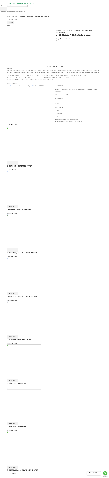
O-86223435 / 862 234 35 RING (19, 340)
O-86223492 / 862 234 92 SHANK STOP (22, 470)
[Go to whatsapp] (105, 473)
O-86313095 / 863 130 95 (16, 427)
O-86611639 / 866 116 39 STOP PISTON (22, 253)
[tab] (48, 66)
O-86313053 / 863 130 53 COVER (19, 166)
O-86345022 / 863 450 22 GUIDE (19, 209)
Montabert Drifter (68, 30)
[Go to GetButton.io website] (105, 476)
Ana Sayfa (58, 30)
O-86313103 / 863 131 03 (16, 383)
